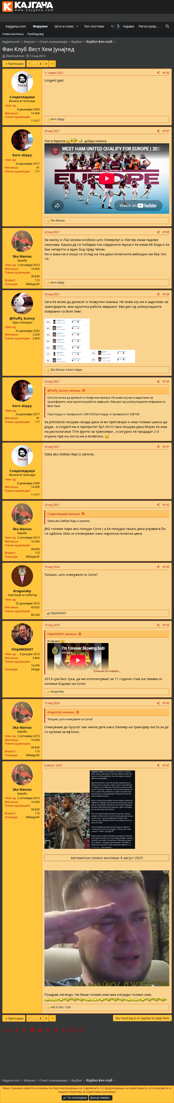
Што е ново (64, 26)
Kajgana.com (16, 26)
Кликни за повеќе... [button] (107, 671)
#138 (166, 232)
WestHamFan (15, 56)
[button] (77, 26)
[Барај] (167, 26)
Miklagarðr (33, 284)
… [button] (35, 64)
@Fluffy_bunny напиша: (64, 390)
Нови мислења (13, 34)
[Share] (158, 73)
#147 (166, 765)
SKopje (35, 669)
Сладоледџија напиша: (63, 514)
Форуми (40, 26)
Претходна (15, 64)
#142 (166, 505)
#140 (166, 381)
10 (52, 64)
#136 (166, 73)
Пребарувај (35, 34)
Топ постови (94, 26)
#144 (166, 625)
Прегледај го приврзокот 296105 (70, 414)
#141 (166, 447)
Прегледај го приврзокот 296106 (116, 414)
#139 (166, 294)
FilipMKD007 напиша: (62, 634)
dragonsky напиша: (61, 712)
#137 (166, 131)
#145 (166, 703)
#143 (166, 567)
